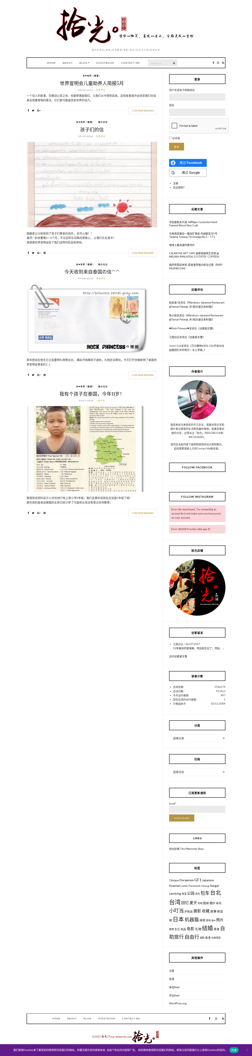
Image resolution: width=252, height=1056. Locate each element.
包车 (204, 893)
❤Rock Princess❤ (179, 328)
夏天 (193, 902)
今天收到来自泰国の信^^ (92, 272)
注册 (175, 183)
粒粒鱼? (173, 302)
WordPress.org (178, 1003)
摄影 (197, 911)
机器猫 (192, 919)
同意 (234, 1050)
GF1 (197, 880)
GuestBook (105, 62)
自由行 (191, 937)
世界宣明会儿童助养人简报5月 (92, 83)
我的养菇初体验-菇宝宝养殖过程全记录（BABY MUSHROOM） (196, 266)
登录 (176, 147)
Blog (84, 62)
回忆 (185, 902)
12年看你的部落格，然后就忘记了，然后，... (198, 648)
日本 (178, 919)
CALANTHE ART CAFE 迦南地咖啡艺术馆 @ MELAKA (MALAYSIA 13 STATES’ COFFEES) (194, 255)
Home (51, 62)
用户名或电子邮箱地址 (182, 90)
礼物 (198, 929)
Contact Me (130, 62)
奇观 (200, 903)
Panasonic (194, 885)
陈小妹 (173, 315)
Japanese (208, 880)
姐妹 (206, 903)
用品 (183, 929)
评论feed (174, 995)
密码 (171, 105)
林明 (202, 920)
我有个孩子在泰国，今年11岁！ (91, 394)
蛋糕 (202, 937)
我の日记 (103, 122)
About (68, 62)
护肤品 (188, 911)
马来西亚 (216, 937)
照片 (220, 920)
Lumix (184, 885)
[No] (247, 1050)
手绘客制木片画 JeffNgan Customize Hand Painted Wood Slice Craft (193, 223)
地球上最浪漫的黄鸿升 (182, 244)
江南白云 (174, 337)
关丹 (197, 893)
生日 (177, 929)
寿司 (218, 903)
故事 (213, 911)
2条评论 (100, 400)
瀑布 (213, 920)
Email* (172, 803)
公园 (191, 893)
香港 (208, 937)
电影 (191, 928)
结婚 (207, 928)
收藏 (206, 911)
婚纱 (212, 903)
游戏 (208, 920)
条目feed (174, 987)
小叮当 (176, 910)
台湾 (175, 901)
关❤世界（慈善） (92, 76)
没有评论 (101, 90)
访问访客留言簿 (178, 656)
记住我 (176, 138)
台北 (215, 892)
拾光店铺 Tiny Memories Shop (186, 848)
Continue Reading (143, 110)
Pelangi (205, 885)
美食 (217, 929)
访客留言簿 (205, 328)
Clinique (174, 880)
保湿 (184, 893)
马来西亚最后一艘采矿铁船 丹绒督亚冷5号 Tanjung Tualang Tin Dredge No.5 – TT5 (193, 235)
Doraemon (186, 880)
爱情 (171, 929)
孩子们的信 (92, 130)
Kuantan (174, 885)
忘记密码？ (179, 187)
